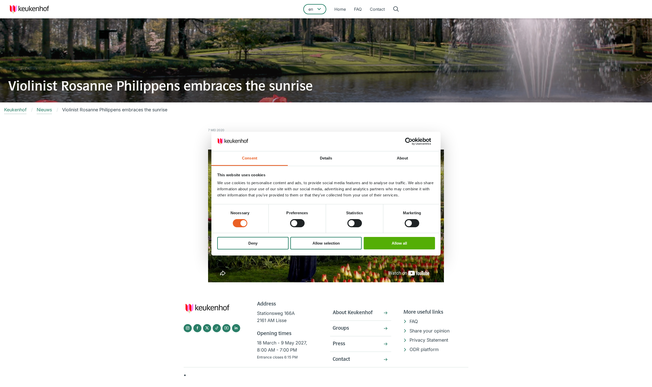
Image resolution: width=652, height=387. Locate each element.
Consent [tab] (249, 158)
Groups (341, 328)
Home (340, 9)
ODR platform (424, 349)
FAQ (358, 9)
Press (339, 343)
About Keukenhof (353, 312)
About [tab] (402, 158)
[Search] (396, 9)
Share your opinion (430, 330)
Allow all (399, 243)
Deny (252, 243)
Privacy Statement (429, 340)
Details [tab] (326, 158)
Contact (377, 9)
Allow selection (326, 243)
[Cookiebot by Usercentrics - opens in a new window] (412, 141)
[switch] (297, 223)
